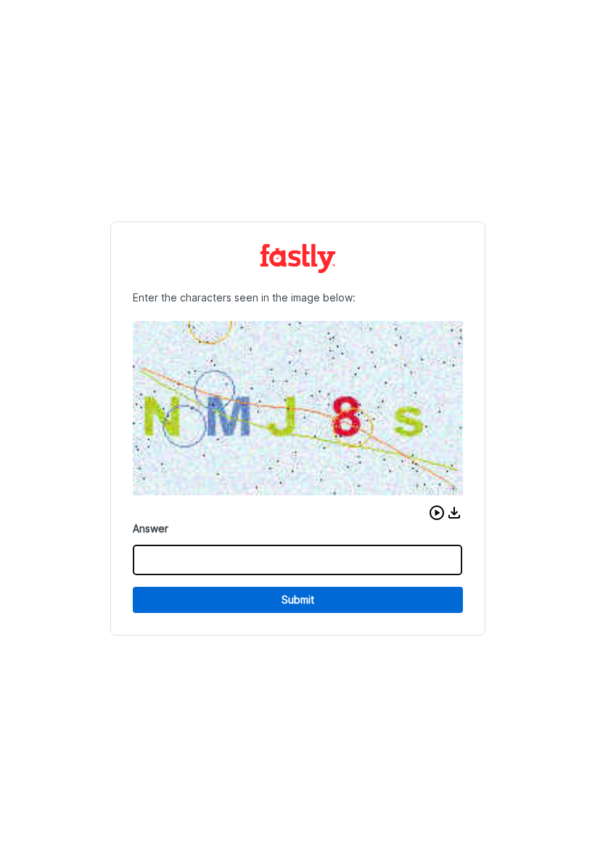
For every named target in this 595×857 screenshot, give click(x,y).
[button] (437, 512)
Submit (298, 599)
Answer (150, 528)
